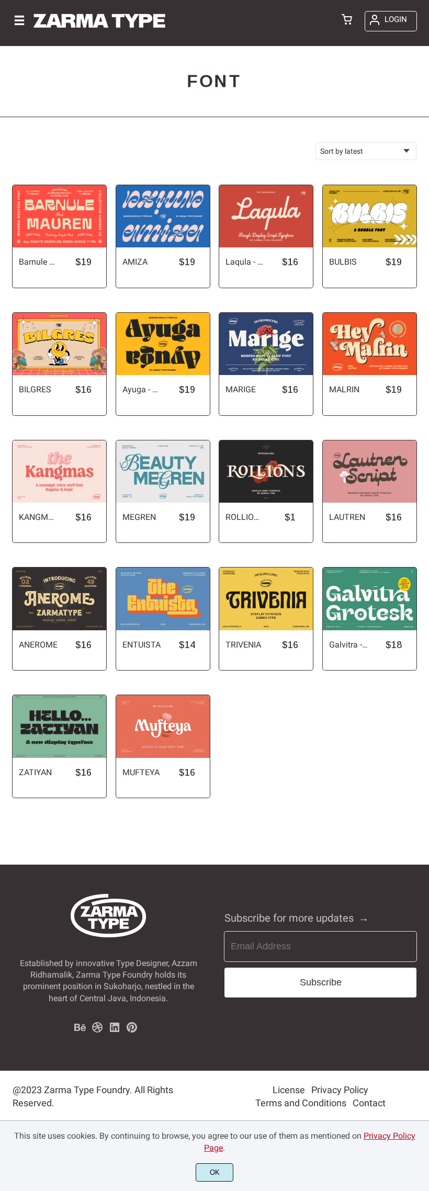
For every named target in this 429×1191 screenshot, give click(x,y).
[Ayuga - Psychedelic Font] (163, 344)
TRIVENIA (243, 645)
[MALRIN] (369, 344)
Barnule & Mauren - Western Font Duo (38, 262)
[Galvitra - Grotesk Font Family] (369, 599)
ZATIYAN (35, 772)
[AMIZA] (163, 216)
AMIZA (135, 262)
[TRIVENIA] (266, 599)
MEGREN (139, 517)
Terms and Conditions (300, 1102)
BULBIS (343, 262)
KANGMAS (38, 517)
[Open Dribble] (97, 1031)
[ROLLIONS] (266, 471)
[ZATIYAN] (59, 726)
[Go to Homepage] (99, 31)
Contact (369, 1102)
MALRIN (344, 389)
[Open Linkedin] (114, 1031)
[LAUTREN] (369, 471)
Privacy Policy (339, 1089)
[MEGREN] (163, 471)
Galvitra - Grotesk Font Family (348, 645)
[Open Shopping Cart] (346, 20)
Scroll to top (419, 918)
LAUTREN (347, 517)
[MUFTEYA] (163, 726)
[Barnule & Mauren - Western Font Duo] (59, 216)
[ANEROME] (59, 599)
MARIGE (240, 389)
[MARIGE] (266, 344)
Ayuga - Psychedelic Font (141, 389)
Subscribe (321, 982)
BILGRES (35, 389)
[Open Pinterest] (132, 1031)
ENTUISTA (141, 645)
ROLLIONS (244, 517)
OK (215, 1172)
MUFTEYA (141, 772)
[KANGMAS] (59, 471)
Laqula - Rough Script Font (244, 262)
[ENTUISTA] (163, 599)
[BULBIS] (369, 216)
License (289, 1089)
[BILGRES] (59, 344)
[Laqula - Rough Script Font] (266, 216)
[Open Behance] (80, 1031)
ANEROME (38, 645)
